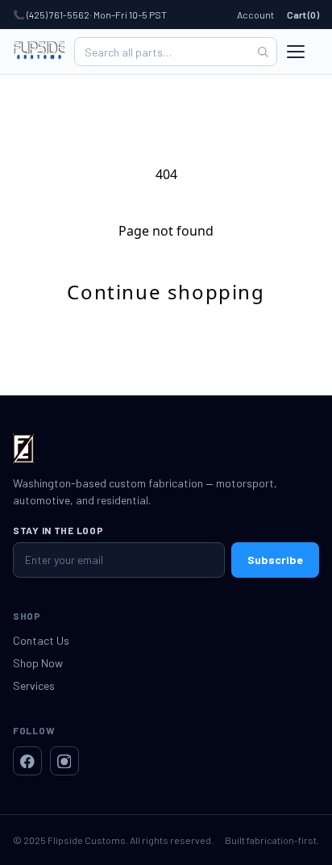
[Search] (262, 51)
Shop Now (38, 663)
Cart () (303, 14)
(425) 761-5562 (58, 14)
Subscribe (275, 559)
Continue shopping (165, 291)
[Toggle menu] (303, 52)
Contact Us (41, 640)
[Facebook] (27, 760)
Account (255, 14)
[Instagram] (64, 760)
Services (34, 685)
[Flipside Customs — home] (38, 52)
